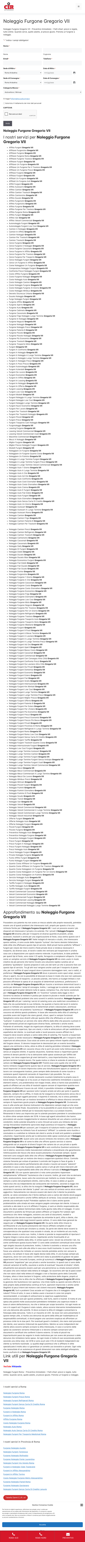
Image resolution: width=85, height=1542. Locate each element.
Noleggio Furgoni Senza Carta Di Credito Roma (24, 1404)
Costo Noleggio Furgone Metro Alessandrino (23, 1478)
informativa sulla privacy (20, 99)
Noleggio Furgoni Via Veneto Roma (18, 1463)
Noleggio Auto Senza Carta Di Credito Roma (23, 1430)
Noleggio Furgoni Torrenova (15, 1452)
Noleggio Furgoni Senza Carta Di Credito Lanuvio (25, 1489)
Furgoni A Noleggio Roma (14, 1412)
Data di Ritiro (49, 68)
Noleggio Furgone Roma (14, 1393)
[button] (82, 1505)
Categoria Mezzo (11, 88)
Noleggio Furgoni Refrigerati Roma (18, 1400)
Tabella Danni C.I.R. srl (16, 1497)
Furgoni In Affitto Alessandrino (16, 1470)
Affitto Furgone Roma (12, 1419)
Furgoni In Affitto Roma (13, 1415)
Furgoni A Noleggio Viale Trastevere (19, 1467)
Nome (5, 54)
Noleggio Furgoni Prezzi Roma (16, 1397)
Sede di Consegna (11, 78)
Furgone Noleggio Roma (14, 1408)
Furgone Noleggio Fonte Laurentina (19, 1459)
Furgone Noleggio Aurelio (14, 1448)
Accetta (42, 1525)
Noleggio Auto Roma (12, 1427)
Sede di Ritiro (9, 68)
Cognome (47, 54)
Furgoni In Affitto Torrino (14, 1474)
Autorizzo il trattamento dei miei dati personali (23, 103)
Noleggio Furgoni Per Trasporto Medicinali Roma (24, 1434)
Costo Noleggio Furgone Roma (16, 1423)
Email (6, 59)
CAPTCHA (7, 108)
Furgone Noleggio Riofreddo (15, 1455)
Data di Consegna (51, 78)
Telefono (47, 59)
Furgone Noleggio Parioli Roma (17, 1482)
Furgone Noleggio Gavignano (16, 1485)
